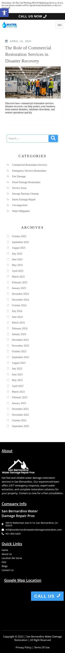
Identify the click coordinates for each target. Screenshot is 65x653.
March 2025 (18, 276)
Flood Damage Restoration (26, 182)
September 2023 (20, 357)
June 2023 (17, 374)
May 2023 (17, 380)
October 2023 (19, 351)
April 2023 (17, 386)
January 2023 (19, 403)
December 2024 (20, 293)
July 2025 (17, 253)
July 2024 (17, 311)
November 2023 (20, 345)
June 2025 (17, 259)
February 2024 (19, 328)
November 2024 (20, 299)
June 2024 (17, 316)
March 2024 (18, 322)
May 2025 (17, 265)
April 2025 (17, 270)
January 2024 (19, 334)
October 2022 (19, 420)
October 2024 (19, 305)
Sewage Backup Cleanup (25, 193)
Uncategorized (19, 205)
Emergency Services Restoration (29, 170)
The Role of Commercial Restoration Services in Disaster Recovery (28, 54)
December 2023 (20, 339)
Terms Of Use (42, 647)
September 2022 (20, 426)
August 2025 (19, 247)
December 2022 (20, 408)
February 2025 (19, 282)
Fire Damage (19, 176)
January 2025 (19, 288)
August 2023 (19, 362)
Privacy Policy (24, 647)
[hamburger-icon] (59, 25)
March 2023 (18, 391)
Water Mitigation (21, 211)
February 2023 (19, 397)
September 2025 (20, 242)
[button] (4, 12)
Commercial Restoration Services (29, 164)
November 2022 (20, 414)
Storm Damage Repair (24, 199)
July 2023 (17, 368)
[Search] (53, 138)
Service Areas (19, 187)
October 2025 (19, 236)
